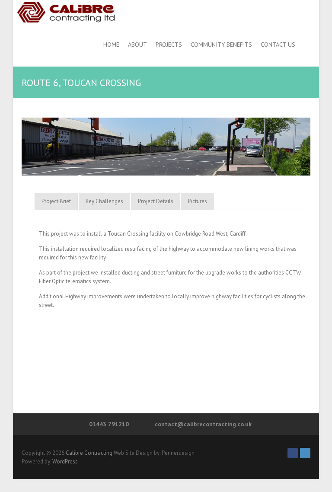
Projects (169, 44)
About (137, 44)
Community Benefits (221, 44)
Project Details (155, 201)
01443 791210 (109, 424)
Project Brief (56, 201)
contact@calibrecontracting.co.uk (203, 424)
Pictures (197, 201)
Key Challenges (104, 201)
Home (111, 44)
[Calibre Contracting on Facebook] (292, 453)
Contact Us (278, 44)
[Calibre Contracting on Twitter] (305, 453)
